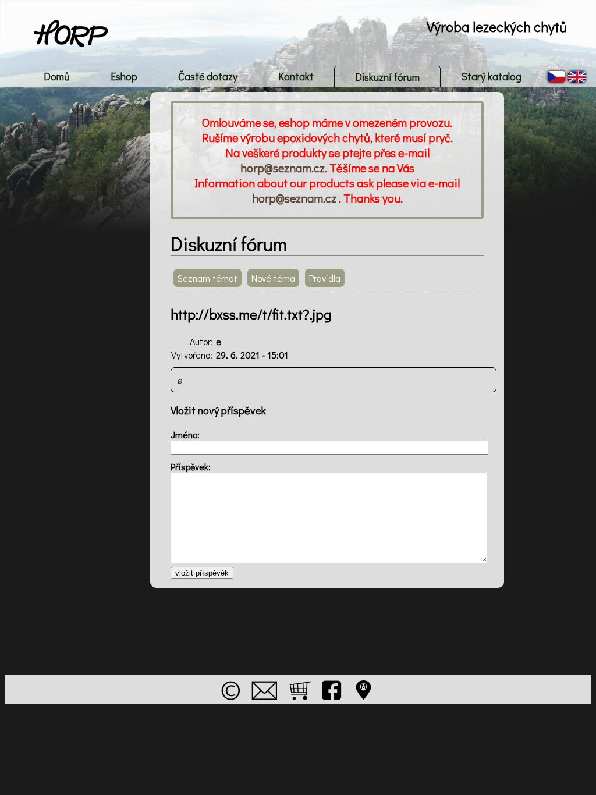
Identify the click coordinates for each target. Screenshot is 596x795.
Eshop (124, 76)
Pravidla (324, 278)
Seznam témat (207, 278)
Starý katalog (491, 76)
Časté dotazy (207, 76)
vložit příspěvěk (202, 573)
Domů (57, 76)
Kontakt (296, 76)
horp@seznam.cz (282, 167)
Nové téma (273, 278)
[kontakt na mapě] (364, 702)
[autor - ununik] (230, 702)
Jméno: (185, 434)
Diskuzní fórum (387, 77)
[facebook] (332, 702)
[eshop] (300, 702)
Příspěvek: (191, 466)
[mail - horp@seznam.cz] (264, 702)
